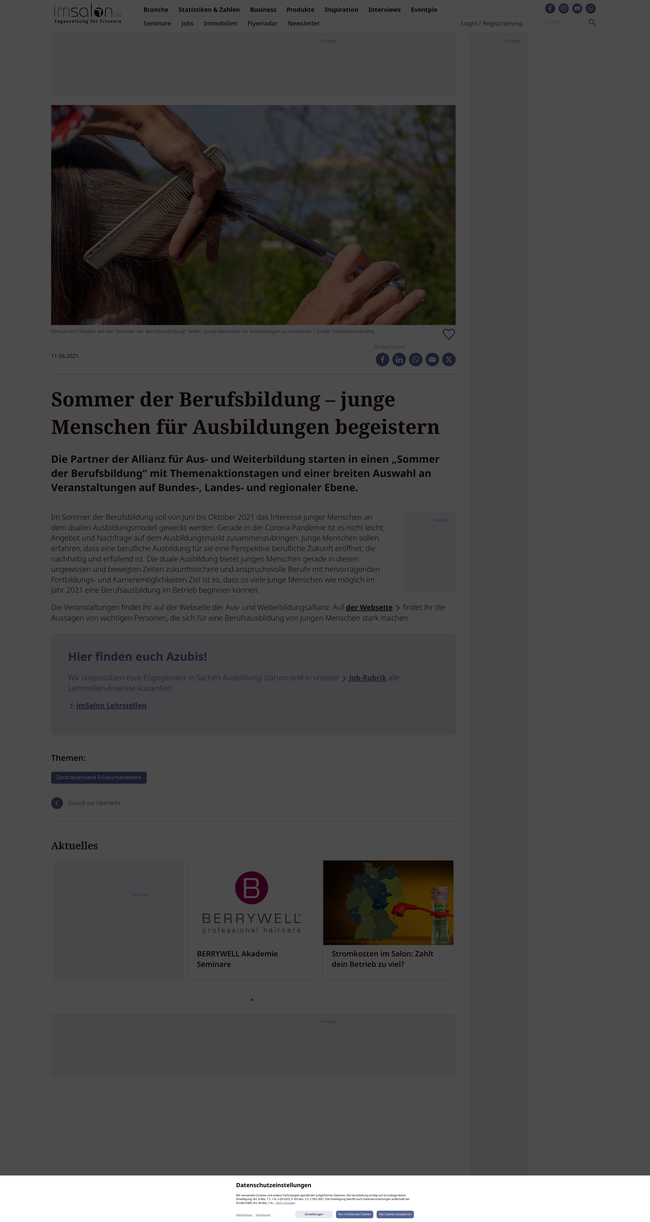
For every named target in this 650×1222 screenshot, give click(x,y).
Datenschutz (244, 1215)
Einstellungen (314, 1214)
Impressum (263, 1215)
